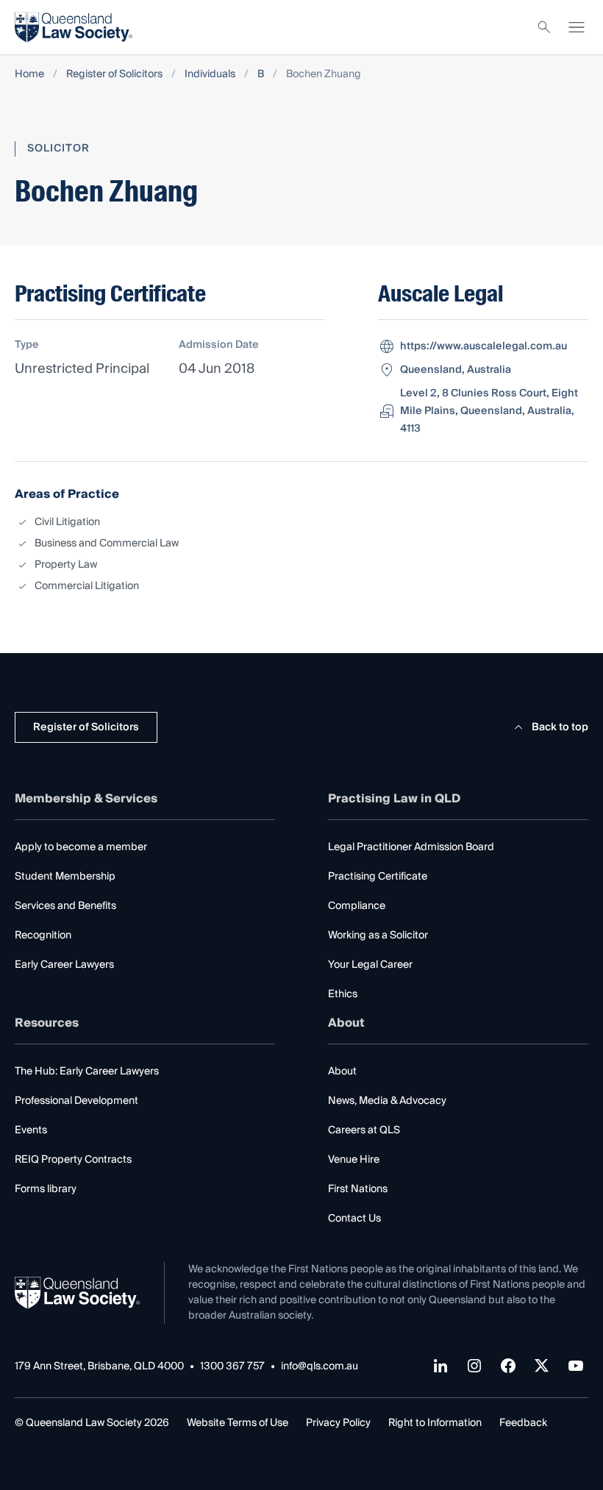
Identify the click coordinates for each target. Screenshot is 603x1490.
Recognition (43, 935)
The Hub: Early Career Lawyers (87, 1071)
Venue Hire (353, 1160)
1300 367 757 (232, 1367)
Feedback (523, 1423)
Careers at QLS (364, 1130)
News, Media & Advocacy (387, 1101)
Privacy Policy (338, 1423)
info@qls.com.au (319, 1367)
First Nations (358, 1189)
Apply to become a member (81, 847)
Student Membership (65, 876)
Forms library (45, 1189)
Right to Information (435, 1423)
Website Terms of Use (237, 1423)
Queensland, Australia (455, 370)
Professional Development (76, 1101)
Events (31, 1130)
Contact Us (354, 1218)
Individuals (210, 74)
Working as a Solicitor (378, 935)
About (342, 1071)
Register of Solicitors (114, 74)
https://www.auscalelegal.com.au (483, 346)
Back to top (560, 727)
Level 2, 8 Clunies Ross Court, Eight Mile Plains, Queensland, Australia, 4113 (489, 411)
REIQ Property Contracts (73, 1160)
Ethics (342, 994)
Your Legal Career (370, 965)
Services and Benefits (65, 906)
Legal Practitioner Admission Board (411, 847)
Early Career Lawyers (64, 965)
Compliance (356, 906)
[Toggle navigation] (576, 27)
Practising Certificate (377, 876)
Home (29, 74)
